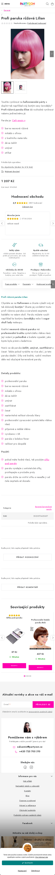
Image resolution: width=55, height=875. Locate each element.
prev (2, 638)
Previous (2, 223)
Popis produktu (11, 284)
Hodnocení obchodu (27, 196)
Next (53, 223)
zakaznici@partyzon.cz (29, 746)
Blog (27, 795)
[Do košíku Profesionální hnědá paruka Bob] (40, 667)
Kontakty (27, 791)
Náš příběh (27, 781)
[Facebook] (25, 767)
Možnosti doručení (12, 171)
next (53, 638)
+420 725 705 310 (29, 751)
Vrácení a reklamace (27, 805)
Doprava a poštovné (27, 800)
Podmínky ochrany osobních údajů (27, 815)
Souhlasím (29, 863)
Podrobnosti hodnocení (36, 23)
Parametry (27, 284)
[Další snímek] (52, 54)
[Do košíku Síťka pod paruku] (14, 665)
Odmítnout (35, 871)
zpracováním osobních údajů (40, 711)
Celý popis (17, 120)
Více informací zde (41, 857)
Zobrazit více (27, 206)
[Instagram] (31, 767)
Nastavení (22, 871)
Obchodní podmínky (27, 810)
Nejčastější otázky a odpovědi (28, 786)
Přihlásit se (43, 704)
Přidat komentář (27, 587)
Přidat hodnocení (27, 557)
